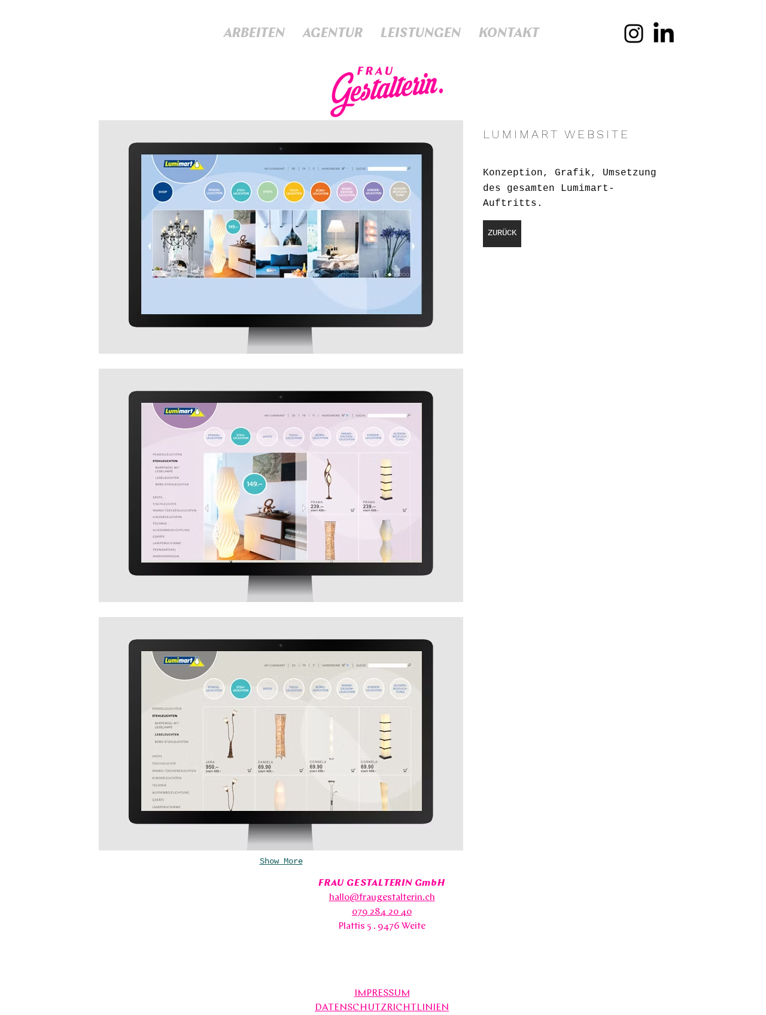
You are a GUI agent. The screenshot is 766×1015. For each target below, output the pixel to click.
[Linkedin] (663, 34)
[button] (281, 237)
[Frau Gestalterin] (633, 33)
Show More (281, 861)
